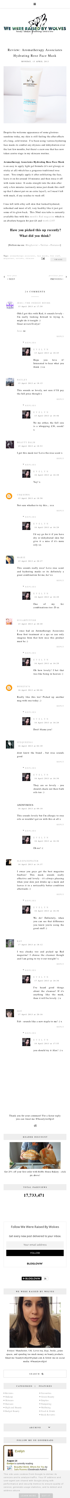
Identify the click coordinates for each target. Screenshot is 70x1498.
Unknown (23, 494)
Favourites (46, 1393)
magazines (9, 258)
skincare (30, 258)
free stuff (55, 255)
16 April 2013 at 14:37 (30, 864)
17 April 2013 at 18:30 (46, 980)
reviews (20, 258)
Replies (30, 342)
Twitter (44, 245)
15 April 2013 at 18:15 (30, 383)
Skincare (9, 1400)
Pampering (46, 1403)
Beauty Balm (26, 442)
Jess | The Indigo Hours (34, 303)
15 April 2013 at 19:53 (30, 446)
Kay (19, 941)
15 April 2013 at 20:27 (30, 561)
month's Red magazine (42, 216)
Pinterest (55, 245)
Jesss (19, 330)
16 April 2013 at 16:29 (46, 597)
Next (11, 279)
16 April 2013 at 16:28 (46, 475)
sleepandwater (28, 860)
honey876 (24, 686)
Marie (21, 557)
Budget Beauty (12, 1411)
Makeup (9, 1396)
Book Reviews (48, 1414)
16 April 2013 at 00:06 (30, 690)
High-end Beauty (13, 1407)
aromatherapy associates (22, 255)
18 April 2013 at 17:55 (46, 1043)
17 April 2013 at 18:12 (30, 944)
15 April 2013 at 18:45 (46, 353)
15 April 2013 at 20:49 (30, 624)
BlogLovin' (32, 245)
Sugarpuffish (26, 620)
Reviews (9, 1393)
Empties (45, 1400)
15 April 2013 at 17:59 (30, 306)
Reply (60, 336)
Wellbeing (46, 1407)
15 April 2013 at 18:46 (46, 415)
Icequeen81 (25, 742)
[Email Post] (43, 258)
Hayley (22, 379)
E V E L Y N (40, 349)
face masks (42, 255)
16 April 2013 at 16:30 (46, 778)
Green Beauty (47, 1396)
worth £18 (48, 220)
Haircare (9, 1403)
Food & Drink (48, 1411)
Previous (56, 279)
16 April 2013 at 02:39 (30, 746)
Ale (19, 1010)
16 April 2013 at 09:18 (30, 808)
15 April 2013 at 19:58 (30, 498)
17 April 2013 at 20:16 (30, 1014)
